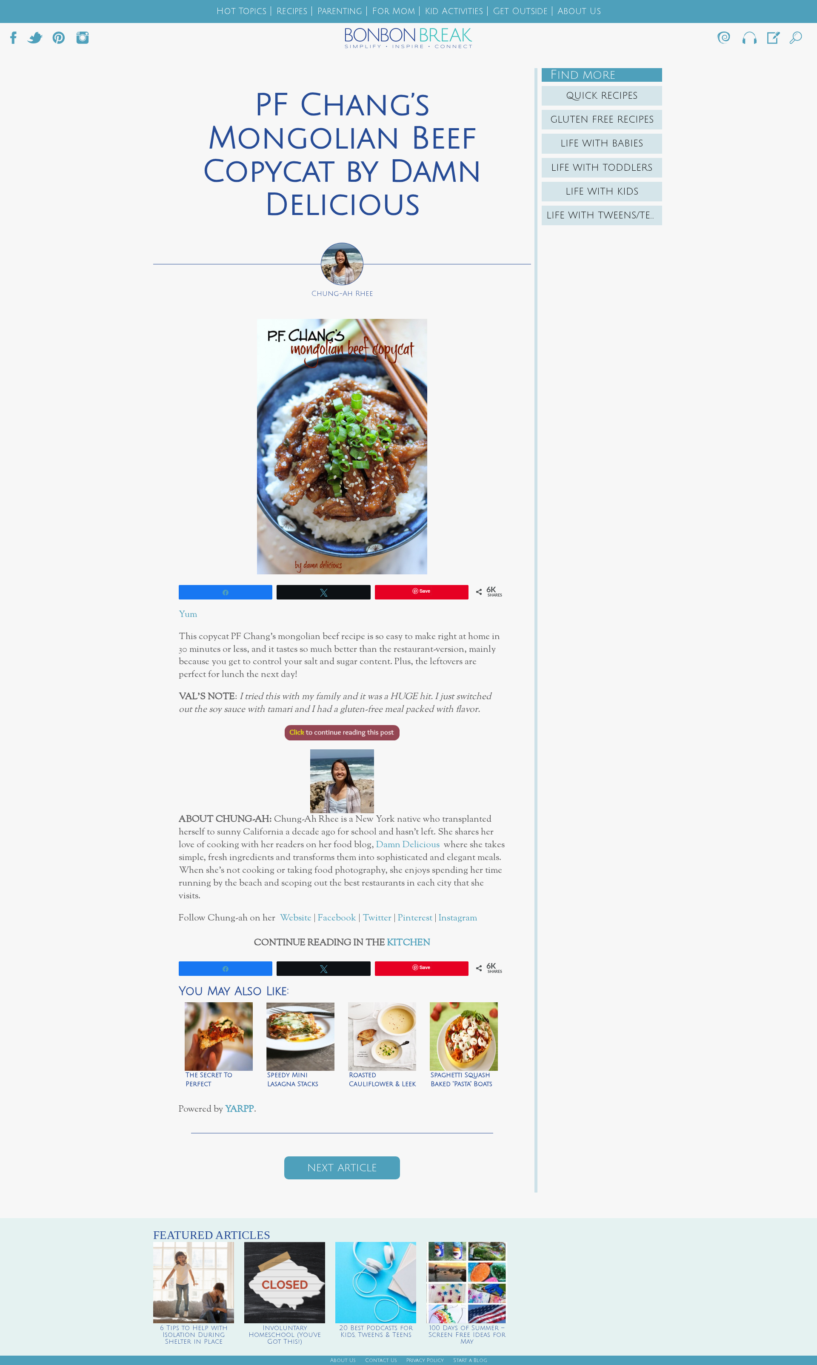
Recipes (291, 11)
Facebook (16, 40)
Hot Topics (241, 11)
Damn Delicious (408, 845)
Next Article (342, 1167)
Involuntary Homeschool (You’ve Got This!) (285, 1335)
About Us (579, 11)
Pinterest (415, 918)
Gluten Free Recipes (602, 120)
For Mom (393, 11)
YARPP (239, 1109)
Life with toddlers (602, 168)
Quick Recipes (602, 96)
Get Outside (520, 11)
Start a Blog (470, 1360)
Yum (188, 614)
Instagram (82, 40)
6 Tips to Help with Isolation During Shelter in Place (194, 1335)
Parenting (339, 11)
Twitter (35, 40)
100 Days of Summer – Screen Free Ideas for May (467, 1335)
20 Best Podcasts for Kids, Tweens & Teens (376, 1331)
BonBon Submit (773, 40)
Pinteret (59, 40)
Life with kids (602, 191)
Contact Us (381, 1360)
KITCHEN (408, 942)
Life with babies (601, 143)
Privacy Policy (425, 1360)
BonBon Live (749, 40)
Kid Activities (454, 11)
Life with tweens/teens (604, 215)
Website (295, 918)
